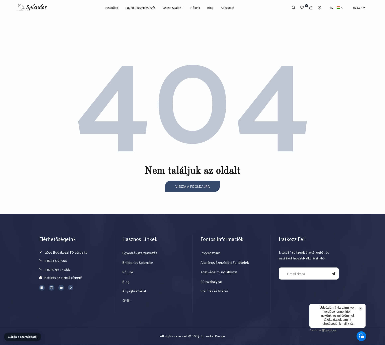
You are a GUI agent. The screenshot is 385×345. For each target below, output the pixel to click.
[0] (302, 7)
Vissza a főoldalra (192, 186)
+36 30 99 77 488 (57, 269)
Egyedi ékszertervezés (139, 253)
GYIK (126, 300)
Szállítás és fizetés (214, 291)
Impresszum (210, 253)
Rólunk (128, 272)
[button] (293, 7)
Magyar (357, 7)
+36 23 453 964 (55, 260)
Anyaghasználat (134, 291)
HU (332, 7)
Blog (126, 281)
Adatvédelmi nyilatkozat (219, 272)
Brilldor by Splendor (137, 262)
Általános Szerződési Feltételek (225, 262)
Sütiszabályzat (211, 281)
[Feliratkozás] (334, 273)
